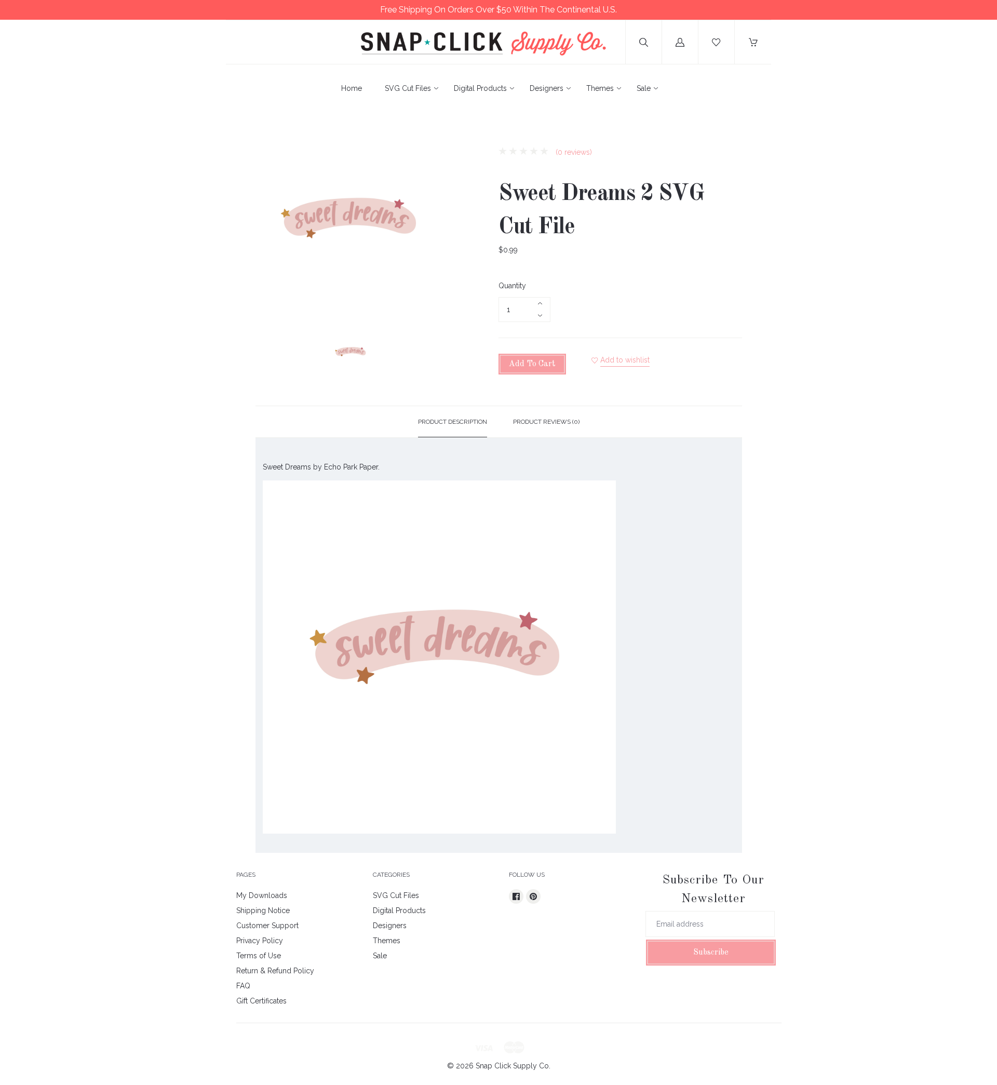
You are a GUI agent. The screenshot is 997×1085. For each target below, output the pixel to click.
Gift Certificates (261, 1001)
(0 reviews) (573, 152)
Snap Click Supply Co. (513, 1066)
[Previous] (267, 354)
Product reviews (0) (546, 421)
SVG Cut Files (408, 88)
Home (351, 88)
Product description (452, 421)
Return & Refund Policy (275, 971)
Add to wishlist (625, 360)
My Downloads (261, 895)
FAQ (243, 986)
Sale (644, 88)
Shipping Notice (263, 910)
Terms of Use (258, 956)
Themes (600, 88)
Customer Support (267, 925)
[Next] (434, 354)
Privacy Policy (259, 940)
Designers (546, 88)
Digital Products (480, 88)
